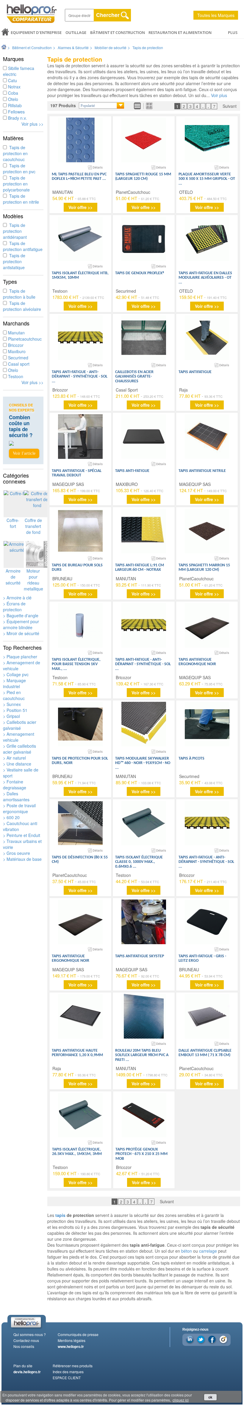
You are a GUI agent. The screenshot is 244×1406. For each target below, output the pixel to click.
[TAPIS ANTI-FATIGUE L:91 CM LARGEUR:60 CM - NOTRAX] (143, 531)
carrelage (208, 1251)
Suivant (230, 106)
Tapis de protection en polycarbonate (16, 184)
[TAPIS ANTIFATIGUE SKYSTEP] (143, 922)
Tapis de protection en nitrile (21, 199)
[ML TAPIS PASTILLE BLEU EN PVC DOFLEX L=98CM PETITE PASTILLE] (80, 140)
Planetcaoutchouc (24, 339)
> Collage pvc (16, 674)
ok (210, 1397)
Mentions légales (71, 1340)
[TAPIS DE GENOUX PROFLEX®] (143, 238)
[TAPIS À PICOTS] (207, 724)
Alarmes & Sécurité (73, 47)
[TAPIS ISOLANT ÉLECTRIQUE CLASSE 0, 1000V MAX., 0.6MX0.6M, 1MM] (143, 823)
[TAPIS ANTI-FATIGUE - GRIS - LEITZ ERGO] (207, 922)
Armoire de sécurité (13, 577)
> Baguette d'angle (20, 615)
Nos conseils (23, 1346)
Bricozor (15, 345)
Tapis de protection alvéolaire (22, 306)
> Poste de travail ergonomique (19, 808)
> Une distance (17, 764)
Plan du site (22, 1365)
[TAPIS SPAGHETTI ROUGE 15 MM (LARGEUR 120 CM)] (143, 140)
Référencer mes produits (73, 1365)
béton (186, 1251)
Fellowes (16, 112)
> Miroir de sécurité (21, 633)
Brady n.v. (17, 118)
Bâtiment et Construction (117, 32)
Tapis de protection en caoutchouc (15, 153)
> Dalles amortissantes (16, 796)
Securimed (17, 358)
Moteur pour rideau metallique (33, 580)
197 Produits (63, 105)
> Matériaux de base (22, 859)
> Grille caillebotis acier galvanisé (19, 749)
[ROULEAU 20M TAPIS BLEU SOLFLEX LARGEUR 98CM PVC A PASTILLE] (143, 1016)
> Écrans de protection (14, 606)
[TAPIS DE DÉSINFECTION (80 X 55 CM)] (80, 823)
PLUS (232, 32)
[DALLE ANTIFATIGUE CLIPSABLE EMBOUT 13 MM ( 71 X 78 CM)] (207, 1016)
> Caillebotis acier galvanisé (19, 725)
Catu (12, 80)
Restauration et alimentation (180, 32)
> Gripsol (11, 716)
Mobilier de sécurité (110, 47)
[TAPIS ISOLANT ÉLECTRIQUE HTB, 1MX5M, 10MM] (80, 238)
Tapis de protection (147, 47)
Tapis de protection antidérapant (15, 231)
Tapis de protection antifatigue (23, 246)
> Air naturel (14, 758)
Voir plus (219, 95)
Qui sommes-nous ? (29, 1334)
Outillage (75, 32)
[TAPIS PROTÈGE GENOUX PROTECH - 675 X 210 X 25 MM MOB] (144, 1115)
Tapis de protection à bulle (19, 294)
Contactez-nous (26, 1340)
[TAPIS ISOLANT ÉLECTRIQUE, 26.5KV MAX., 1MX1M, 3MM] (80, 1115)
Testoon (15, 376)
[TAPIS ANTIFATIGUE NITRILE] (207, 436)
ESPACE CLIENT (67, 1377)
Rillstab (14, 105)
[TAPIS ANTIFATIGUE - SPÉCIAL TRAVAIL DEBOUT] (80, 436)
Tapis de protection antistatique (14, 261)
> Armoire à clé (17, 598)
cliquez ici (181, 1399)
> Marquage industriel (14, 683)
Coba (12, 93)
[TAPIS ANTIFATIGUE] (207, 337)
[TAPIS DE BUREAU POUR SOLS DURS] (80, 531)
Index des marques (68, 1371)
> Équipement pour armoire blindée (21, 624)
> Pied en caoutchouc (14, 695)
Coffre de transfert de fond (33, 526)
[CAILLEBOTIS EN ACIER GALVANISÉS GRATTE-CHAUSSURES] (143, 337)
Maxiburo (16, 351)
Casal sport (18, 364)
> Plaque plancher (20, 657)
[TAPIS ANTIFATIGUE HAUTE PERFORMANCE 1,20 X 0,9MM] (80, 1016)
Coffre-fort (13, 523)
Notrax (14, 87)
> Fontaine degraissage (14, 785)
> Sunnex (12, 704)
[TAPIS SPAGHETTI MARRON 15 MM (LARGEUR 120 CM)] (207, 531)
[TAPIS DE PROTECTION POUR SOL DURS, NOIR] (80, 724)
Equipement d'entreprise (36, 32)
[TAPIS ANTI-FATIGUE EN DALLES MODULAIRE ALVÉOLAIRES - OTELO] (207, 238)
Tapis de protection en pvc (19, 168)
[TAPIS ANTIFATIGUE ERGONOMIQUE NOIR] (207, 625)
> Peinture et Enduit (21, 835)
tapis (60, 1215)
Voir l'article (24, 453)
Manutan (16, 333)
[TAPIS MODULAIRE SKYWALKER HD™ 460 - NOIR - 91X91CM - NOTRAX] (143, 724)
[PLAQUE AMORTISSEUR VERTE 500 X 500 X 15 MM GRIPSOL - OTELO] (207, 140)
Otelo (12, 99)
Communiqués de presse (78, 1334)
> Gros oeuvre (16, 853)
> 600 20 (11, 817)
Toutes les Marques (215, 15)
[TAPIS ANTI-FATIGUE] (143, 436)
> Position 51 (15, 710)
